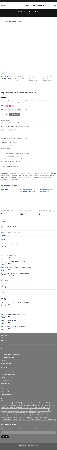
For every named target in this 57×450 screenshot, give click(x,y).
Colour (2, 105)
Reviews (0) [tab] (26, 138)
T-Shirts (36, 11)
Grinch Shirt (4, 412)
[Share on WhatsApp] (2, 130)
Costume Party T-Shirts (23, 407)
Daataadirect (28, 5)
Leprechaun (4, 414)
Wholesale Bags (5, 383)
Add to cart (15, 114)
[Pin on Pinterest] (13, 130)
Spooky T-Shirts (43, 417)
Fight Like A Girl (8, 126)
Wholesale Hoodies (6, 386)
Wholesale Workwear (6, 394)
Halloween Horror (24, 412)
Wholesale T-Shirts (6, 391)
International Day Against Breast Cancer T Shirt (27, 212)
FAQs (2, 351)
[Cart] (55, 5)
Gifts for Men (52, 410)
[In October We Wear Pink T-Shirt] (9, 199)
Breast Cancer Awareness (11, 122)
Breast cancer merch (19, 125)
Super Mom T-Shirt (17, 419)
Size (2, 109)
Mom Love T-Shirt (26, 414)
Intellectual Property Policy (8, 357)
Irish (50, 412)
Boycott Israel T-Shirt (6, 405)
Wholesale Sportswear (7, 388)
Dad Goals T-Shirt (33, 407)
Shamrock (37, 417)
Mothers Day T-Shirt (45, 414)
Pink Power (29, 126)
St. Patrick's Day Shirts (6, 419)
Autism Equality (34, 402)
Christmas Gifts (5, 407)
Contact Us (4, 346)
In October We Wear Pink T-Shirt (8, 212)
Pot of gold (22, 417)
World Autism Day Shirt (37, 419)
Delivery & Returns (6, 349)
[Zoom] (3, 72)
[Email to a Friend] (10, 130)
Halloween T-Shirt (33, 412)
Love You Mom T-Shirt (12, 414)
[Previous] (4, 47)
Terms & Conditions (6, 363)
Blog (2, 343)
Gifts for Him (45, 410)
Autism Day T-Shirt (17, 402)
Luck (20, 414)
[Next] (53, 47)
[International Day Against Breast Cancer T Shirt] (28, 199)
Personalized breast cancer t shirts (19, 126)
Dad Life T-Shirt (42, 407)
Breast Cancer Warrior (50, 405)
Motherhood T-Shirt (35, 414)
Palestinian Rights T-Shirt (7, 417)
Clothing (27, 11)
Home (20, 11)
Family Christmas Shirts (7, 410)
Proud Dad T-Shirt (29, 417)
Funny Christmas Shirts (36, 410)
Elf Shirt (48, 407)
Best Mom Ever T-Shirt (44, 402)
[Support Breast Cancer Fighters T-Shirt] (47, 199)
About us (3, 340)
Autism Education (26, 402)
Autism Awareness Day (7, 402)
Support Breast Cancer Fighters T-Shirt (46, 212)
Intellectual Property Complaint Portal (11, 354)
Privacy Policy (4, 360)
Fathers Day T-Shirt (17, 410)
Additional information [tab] (15, 138)
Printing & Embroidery (7, 377)
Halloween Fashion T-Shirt (13, 412)
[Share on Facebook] (5, 130)
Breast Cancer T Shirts (42, 125)
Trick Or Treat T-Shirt (26, 419)
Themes (27, 122)
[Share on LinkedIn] (16, 130)
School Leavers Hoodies (7, 380)
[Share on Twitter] (8, 130)
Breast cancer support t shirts (30, 125)
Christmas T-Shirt (13, 407)
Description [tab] (4, 138)
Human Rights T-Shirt (43, 412)
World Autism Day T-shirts (49, 419)
